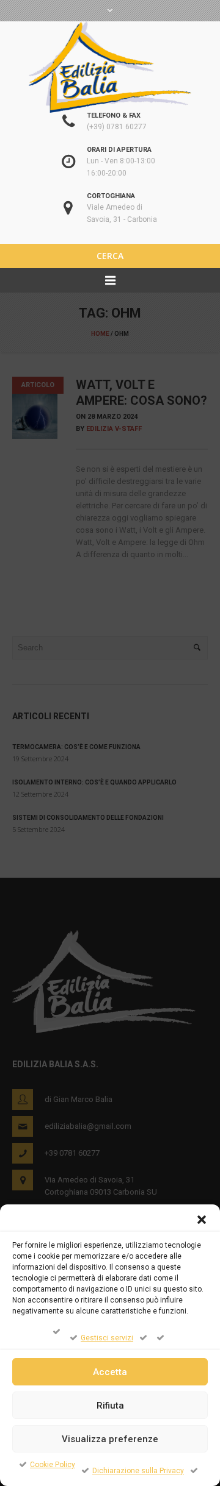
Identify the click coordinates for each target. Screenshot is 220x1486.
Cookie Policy (52, 1464)
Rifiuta (110, 1405)
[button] (202, 1220)
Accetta (110, 1372)
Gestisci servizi (107, 1338)
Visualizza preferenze (110, 1439)
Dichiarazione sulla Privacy (138, 1470)
